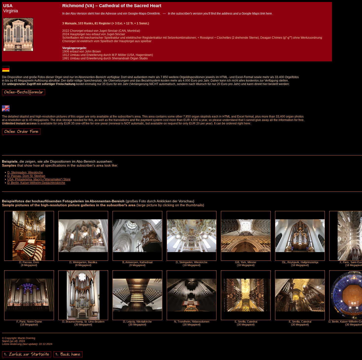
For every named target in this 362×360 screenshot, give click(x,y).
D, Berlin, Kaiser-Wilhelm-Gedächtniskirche (36, 183)
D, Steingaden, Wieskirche (25, 172)
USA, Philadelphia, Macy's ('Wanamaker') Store (38, 179)
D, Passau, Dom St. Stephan (26, 176)
